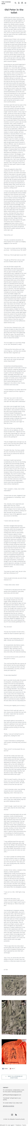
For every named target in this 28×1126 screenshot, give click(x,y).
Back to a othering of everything (15, 1077)
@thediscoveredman (8, 1106)
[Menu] (25, 2)
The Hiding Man (6, 2)
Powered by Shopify (20, 1119)
